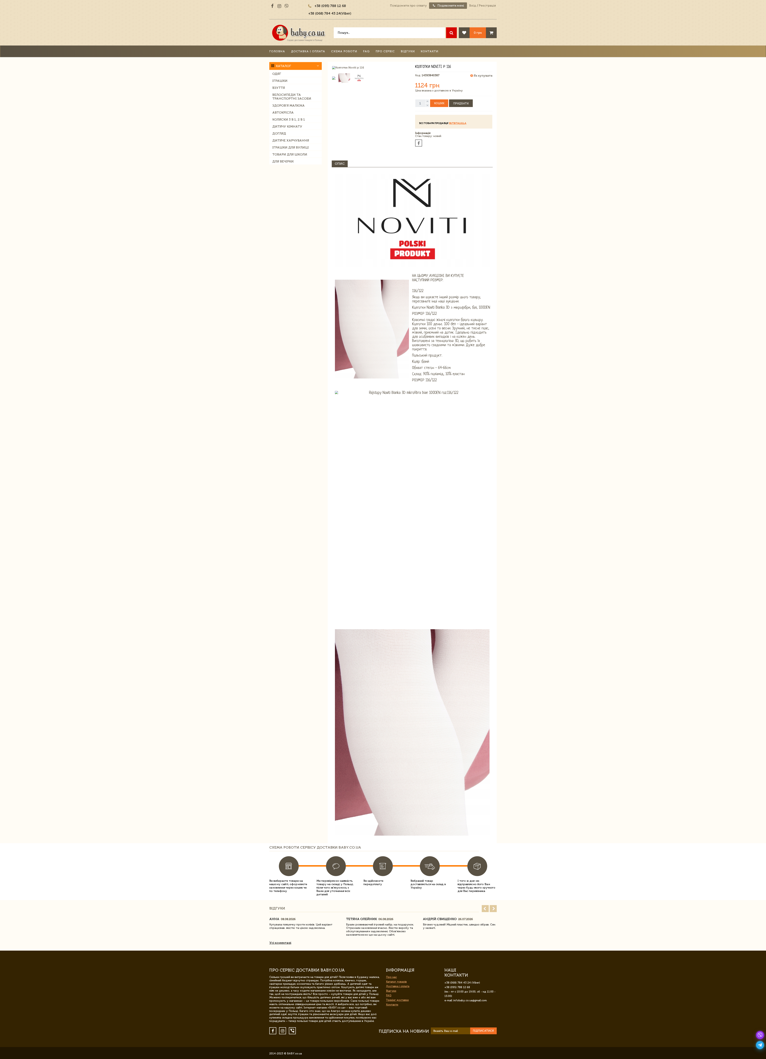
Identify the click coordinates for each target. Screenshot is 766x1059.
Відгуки (408, 51)
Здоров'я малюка (288, 105)
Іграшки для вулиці (290, 147)
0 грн (478, 33)
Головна (277, 51)
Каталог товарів (396, 981)
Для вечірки (283, 161)
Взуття (278, 88)
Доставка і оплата (308, 51)
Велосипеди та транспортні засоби (291, 96)
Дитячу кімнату (287, 126)
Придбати (461, 103)
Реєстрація (487, 5)
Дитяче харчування (290, 140)
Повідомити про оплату (408, 5)
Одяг (276, 74)
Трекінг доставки (397, 1000)
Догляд (279, 133)
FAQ (366, 51)
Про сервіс (385, 51)
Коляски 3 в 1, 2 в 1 (288, 119)
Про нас (391, 977)
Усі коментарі (280, 943)
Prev (485, 908)
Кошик (439, 103)
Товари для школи (289, 154)
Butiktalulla (457, 123)
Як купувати (482, 75)
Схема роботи (344, 51)
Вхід (472, 5)
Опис (340, 163)
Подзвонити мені (450, 5)
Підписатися (483, 1030)
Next (493, 908)
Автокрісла (283, 112)
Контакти (429, 51)
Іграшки (279, 81)
